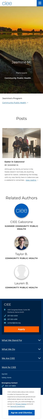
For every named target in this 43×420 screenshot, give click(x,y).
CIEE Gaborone (21, 222)
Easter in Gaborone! (15, 162)
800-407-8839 (10, 386)
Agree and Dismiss (21, 412)
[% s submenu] (39, 340)
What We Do (8, 349)
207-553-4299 (12, 319)
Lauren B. (21, 283)
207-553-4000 (12, 316)
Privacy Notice (21, 404)
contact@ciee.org (14, 323)
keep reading (31, 180)
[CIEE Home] (7, 3)
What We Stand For (12, 340)
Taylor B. (21, 254)
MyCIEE (4, 374)
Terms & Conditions (17, 406)
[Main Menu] (40, 3)
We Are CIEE (8, 358)
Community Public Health (14, 103)
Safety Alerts (6, 377)
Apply (21, 329)
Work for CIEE (9, 367)
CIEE (7, 304)
